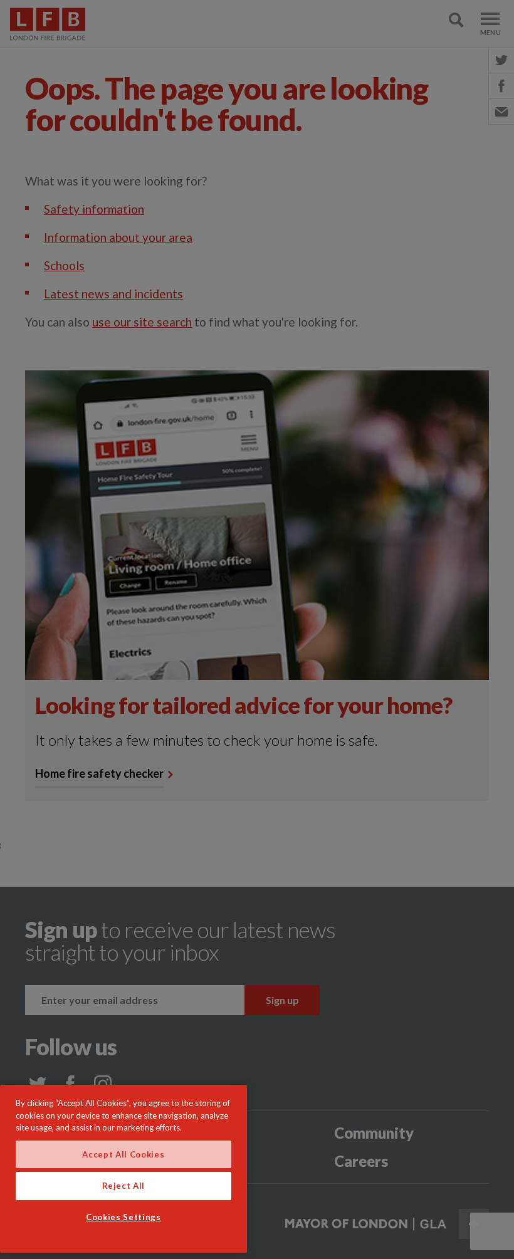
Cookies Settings (123, 1217)
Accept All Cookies (123, 1154)
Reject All (123, 1186)
